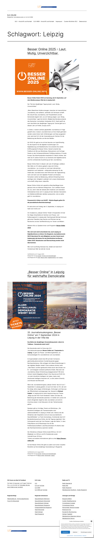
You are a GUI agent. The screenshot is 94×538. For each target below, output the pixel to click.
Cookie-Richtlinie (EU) (70, 21)
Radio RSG (65, 485)
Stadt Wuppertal (39, 514)
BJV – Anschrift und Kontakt (23, 21)
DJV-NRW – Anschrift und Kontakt (44, 21)
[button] (91, 521)
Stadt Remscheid (39, 509)
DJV (57, 257)
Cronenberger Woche (68, 505)
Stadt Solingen (39, 512)
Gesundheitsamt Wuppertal (42, 505)
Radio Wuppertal (66, 487)
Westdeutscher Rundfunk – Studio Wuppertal (74, 490)
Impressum (84, 535)
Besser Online (44, 257)
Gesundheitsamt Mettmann (42, 498)
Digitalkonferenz (52, 257)
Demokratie (47, 455)
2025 (39, 257)
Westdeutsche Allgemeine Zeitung (71, 516)
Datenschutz (83, 21)
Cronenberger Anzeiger (68, 503)
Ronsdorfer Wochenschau (69, 512)
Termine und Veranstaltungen (49, 255)
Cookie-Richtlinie (70, 535)
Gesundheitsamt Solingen (42, 503)
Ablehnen (75, 532)
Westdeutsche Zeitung (68, 518)
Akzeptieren (65, 532)
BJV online (11, 15)
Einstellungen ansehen (86, 532)
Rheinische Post (66, 509)
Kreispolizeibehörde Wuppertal (43, 507)
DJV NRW (37, 487)
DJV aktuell (38, 255)
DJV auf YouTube (39, 485)
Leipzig (60, 257)
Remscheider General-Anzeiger (70, 507)
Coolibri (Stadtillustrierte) (69, 501)
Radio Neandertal (67, 483)
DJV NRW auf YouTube (41, 490)
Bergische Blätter (67, 498)
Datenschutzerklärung (78, 535)
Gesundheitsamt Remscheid (42, 501)
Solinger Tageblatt (67, 514)
